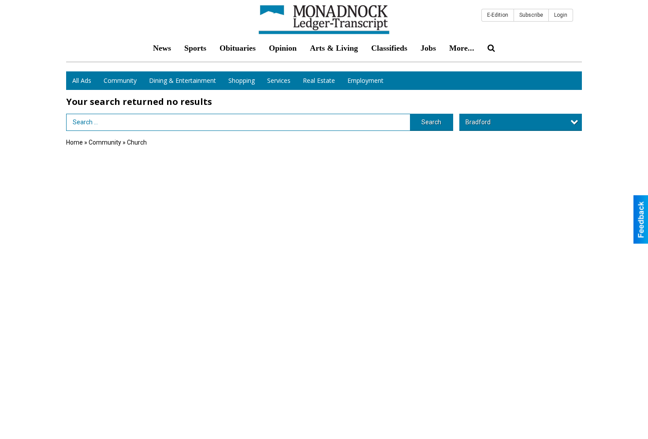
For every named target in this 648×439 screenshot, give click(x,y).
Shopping (241, 80)
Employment (365, 80)
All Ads (81, 80)
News (162, 48)
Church (137, 142)
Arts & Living (334, 48)
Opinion (283, 48)
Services (278, 80)
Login (560, 15)
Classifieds (389, 48)
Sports (195, 48)
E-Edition (497, 15)
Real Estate (319, 80)
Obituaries (238, 48)
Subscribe (531, 15)
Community (120, 80)
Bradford (478, 122)
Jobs (428, 48)
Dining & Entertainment (182, 80)
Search (431, 122)
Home (74, 142)
